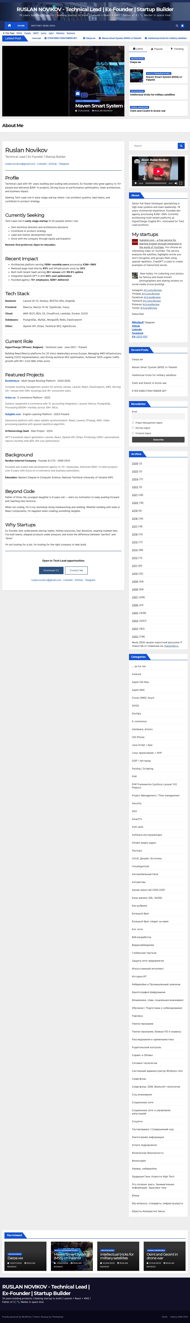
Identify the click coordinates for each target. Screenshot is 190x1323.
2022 (135, 487)
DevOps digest (142, 428)
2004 (135, 620)
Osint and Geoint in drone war (148, 110)
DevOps (136, 713)
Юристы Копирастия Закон (148, 1211)
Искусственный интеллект (21, 101)
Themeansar (57, 1317)
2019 (135, 510)
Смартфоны (139, 1078)
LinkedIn (42, 163)
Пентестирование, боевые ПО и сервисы (156, 1031)
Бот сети (137, 929)
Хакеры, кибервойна (139, 107)
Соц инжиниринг (142, 1094)
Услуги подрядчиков (144, 1144)
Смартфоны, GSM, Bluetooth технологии (156, 1086)
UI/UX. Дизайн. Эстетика (147, 858)
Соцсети (137, 1121)
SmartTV (137, 819)
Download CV (51, 570)
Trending (178, 48)
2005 (135, 612)
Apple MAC (138, 689)
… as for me (139, 666)
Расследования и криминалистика (153, 1039)
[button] (177, 25)
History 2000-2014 (43, 25)
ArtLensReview (152, 297)
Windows (60, 33)
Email (134, 411)
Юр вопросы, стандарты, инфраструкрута (157, 1203)
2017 (134, 526)
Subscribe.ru (171, 645)
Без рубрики (139, 905)
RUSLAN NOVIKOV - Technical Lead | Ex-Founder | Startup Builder (95, 9)
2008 (135, 589)
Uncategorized (137, 59)
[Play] (135, 183)
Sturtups (137, 850)
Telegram (64, 163)
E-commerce (139, 721)
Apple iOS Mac (140, 682)
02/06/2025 (109, 1263)
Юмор (135, 1195)
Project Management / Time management (155, 795)
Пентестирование (142, 1023)
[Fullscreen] (180, 183)
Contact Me (76, 570)
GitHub (53, 163)
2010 (135, 573)
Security (136, 803)
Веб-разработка (141, 937)
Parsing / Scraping (142, 768)
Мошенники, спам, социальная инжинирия (157, 1000)
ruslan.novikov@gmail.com (20, 163)
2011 (134, 565)
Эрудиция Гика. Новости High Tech (153, 1176)
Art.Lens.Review (153, 290)
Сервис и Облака (142, 1055)
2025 (135, 471)
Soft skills (137, 826)
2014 (135, 550)
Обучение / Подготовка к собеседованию (157, 1007)
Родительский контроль (146, 1047)
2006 (135, 605)
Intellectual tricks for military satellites (152, 94)
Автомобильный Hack (145, 874)
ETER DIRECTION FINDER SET (149, 390)
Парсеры (137, 1015)
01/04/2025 (155, 1263)
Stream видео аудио (144, 842)
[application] (158, 171)
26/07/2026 (16, 1263)
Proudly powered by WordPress (17, 1317)
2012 (135, 557)
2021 (135, 494)
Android (136, 674)
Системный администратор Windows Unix (157, 1070)
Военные (71, 33)
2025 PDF (140, 336)
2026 (135, 463)
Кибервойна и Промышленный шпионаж (156, 984)
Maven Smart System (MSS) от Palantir (51, 106)
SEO (134, 811)
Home (21, 25)
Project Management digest (148, 422)
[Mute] (176, 183)
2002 (135, 636)
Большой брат (140, 913)
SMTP (35, 33)
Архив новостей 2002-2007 (148, 889)
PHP (134, 776)
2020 (135, 502)
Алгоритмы (138, 882)
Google (27, 33)
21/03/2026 (17, 111)
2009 (135, 581)
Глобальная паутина (144, 952)
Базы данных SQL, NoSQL (147, 897)
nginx (51, 33)
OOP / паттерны (141, 760)
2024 (135, 479)
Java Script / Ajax (142, 744)
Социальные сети (142, 1102)
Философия (139, 1160)
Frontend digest (143, 433)
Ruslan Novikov (37, 111)
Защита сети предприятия (148, 960)
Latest (139, 48)
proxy (43, 33)
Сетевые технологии (144, 1063)
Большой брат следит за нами (150, 921)
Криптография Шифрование (148, 992)
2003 (135, 628)
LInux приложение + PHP (147, 752)
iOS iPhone (138, 737)
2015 (135, 542)
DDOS (19, 33)
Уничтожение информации (148, 1137)
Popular (158, 48)
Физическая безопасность (148, 1152)
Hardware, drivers (142, 729)
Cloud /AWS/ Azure (143, 697)
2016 (135, 534)
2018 (135, 518)
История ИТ (139, 976)
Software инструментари (147, 834)
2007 (135, 597)
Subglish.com (13, 414)
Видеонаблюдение (143, 944)
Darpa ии (135, 62)
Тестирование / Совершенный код (153, 1129)
